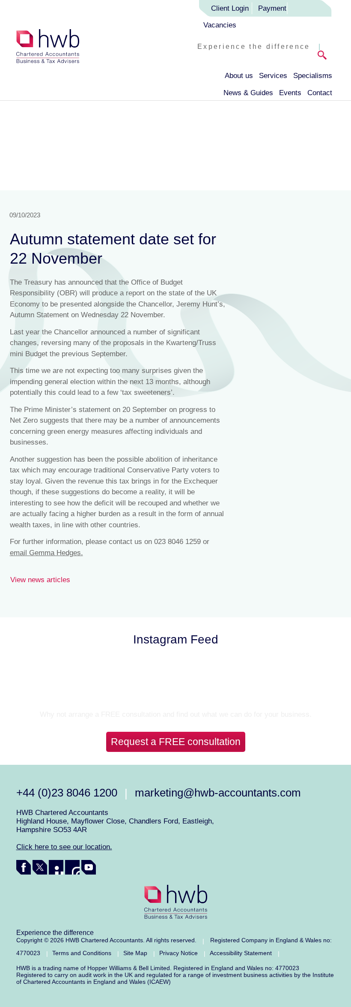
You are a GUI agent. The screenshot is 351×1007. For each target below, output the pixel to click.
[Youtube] (88, 867)
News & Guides (248, 93)
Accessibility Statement (241, 953)
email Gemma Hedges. (46, 553)
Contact (319, 93)
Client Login (230, 8)
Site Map (135, 953)
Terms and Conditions (81, 953)
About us (239, 76)
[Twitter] (40, 867)
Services (273, 76)
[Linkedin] (56, 867)
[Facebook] (23, 867)
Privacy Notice (178, 953)
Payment (272, 8)
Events (290, 93)
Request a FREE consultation (176, 741)
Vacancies (219, 25)
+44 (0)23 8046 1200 (66, 792)
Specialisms (312, 76)
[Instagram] (72, 867)
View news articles (40, 580)
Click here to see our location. (64, 847)
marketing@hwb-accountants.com (218, 792)
